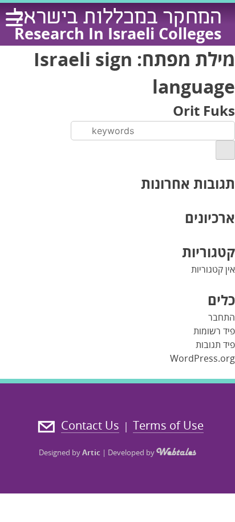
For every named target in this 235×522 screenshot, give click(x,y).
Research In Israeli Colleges (117, 33)
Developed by (132, 452)
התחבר (221, 317)
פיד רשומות (214, 331)
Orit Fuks (204, 110)
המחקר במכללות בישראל (117, 19)
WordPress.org (202, 358)
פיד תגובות (215, 344)
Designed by (69, 452)
